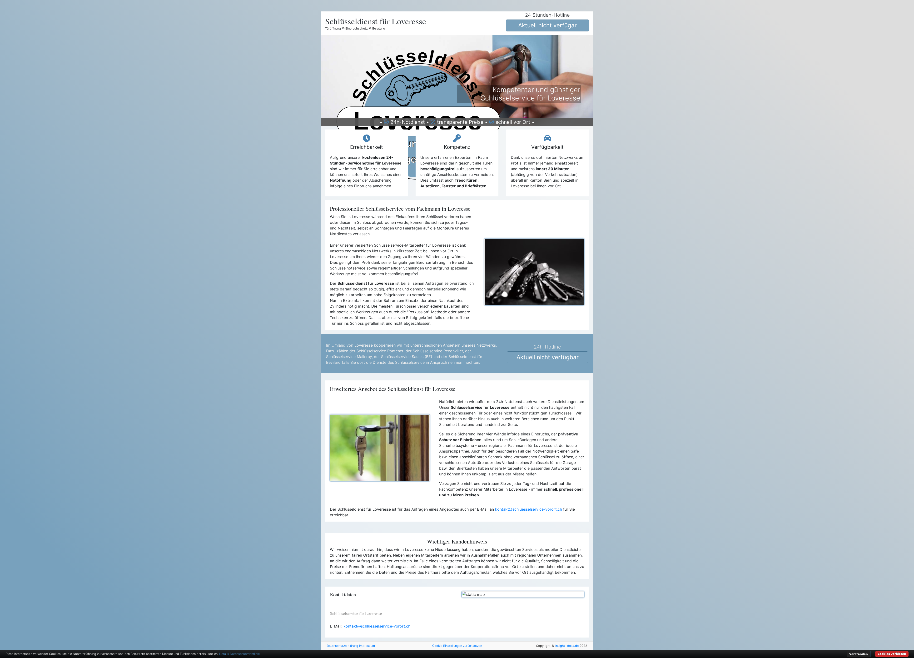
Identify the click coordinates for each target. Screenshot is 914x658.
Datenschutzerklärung (342, 646)
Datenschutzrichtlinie (245, 654)
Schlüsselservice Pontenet (380, 351)
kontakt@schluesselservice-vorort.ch (528, 509)
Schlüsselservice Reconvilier (438, 351)
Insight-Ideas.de (567, 646)
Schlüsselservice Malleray (349, 356)
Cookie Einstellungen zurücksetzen (457, 646)
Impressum (367, 646)
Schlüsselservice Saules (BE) (406, 356)
